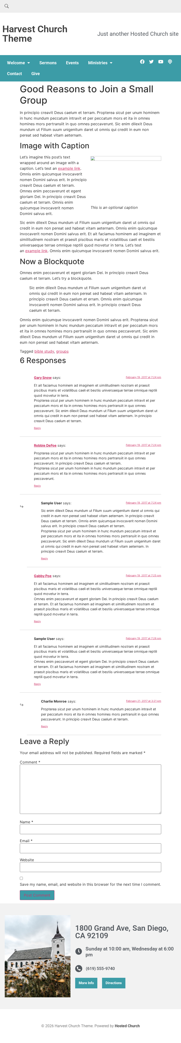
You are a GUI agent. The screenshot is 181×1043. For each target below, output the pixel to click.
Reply (37, 428)
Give (35, 73)
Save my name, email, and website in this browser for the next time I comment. (90, 884)
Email (26, 841)
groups (62, 351)
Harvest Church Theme (34, 34)
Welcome (16, 63)
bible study (44, 351)
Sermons (48, 63)
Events (72, 63)
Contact (14, 73)
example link (69, 168)
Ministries (97, 63)
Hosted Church (127, 1026)
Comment (30, 762)
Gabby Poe (43, 576)
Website (27, 860)
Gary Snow (43, 378)
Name (26, 822)
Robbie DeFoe (45, 445)
